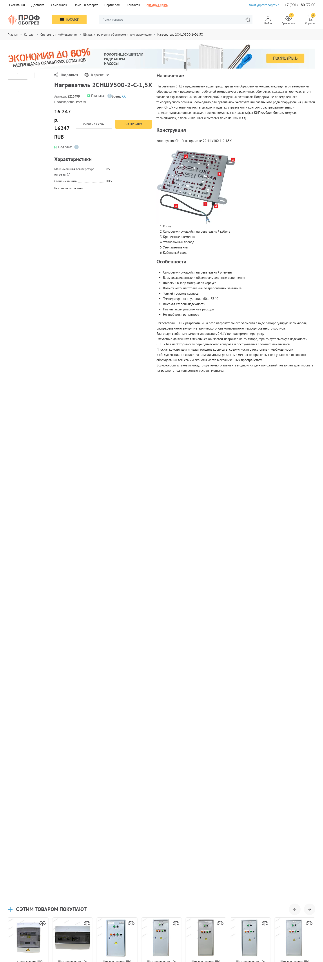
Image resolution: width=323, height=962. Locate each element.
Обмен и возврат (86, 5)
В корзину (133, 124)
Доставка (37, 5)
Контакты (133, 5)
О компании (16, 5)
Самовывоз (59, 5)
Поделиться (69, 75)
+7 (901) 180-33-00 (300, 5)
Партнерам (112, 5)
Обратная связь (157, 5)
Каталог (72, 20)
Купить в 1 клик (93, 124)
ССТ (125, 96)
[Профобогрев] (24, 20)
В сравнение (100, 75)
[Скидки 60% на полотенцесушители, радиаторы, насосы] (161, 57)
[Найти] (247, 19)
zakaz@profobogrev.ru (264, 5)
